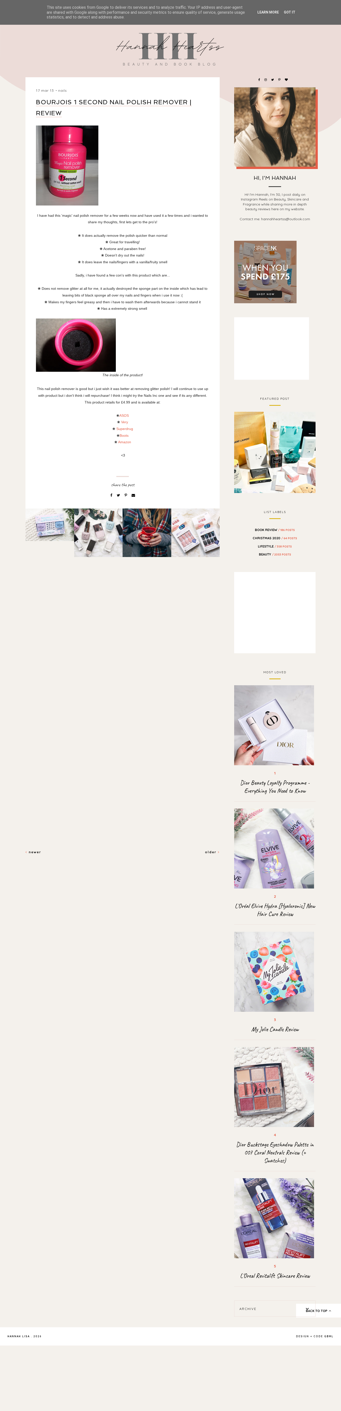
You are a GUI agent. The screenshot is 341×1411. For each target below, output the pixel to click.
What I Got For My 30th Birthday (275, 452)
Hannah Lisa (18, 1336)
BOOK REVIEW (275, 530)
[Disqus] (122, 647)
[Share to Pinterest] (126, 495)
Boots (124, 436)
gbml (329, 1336)
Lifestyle (275, 546)
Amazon (124, 442)
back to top (317, 1311)
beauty (275, 554)
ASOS (124, 416)
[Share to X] (119, 495)
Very (124, 422)
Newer (34, 852)
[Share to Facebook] (111, 495)
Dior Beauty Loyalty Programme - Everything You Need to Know (275, 787)
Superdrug (124, 429)
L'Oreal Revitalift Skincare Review (275, 1276)
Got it (289, 12)
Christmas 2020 (275, 538)
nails (62, 90)
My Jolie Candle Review (275, 1029)
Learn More (268, 12)
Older (211, 852)
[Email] (133, 495)
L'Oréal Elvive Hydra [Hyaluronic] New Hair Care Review (275, 910)
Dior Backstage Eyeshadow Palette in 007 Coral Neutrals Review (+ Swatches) (275, 1152)
